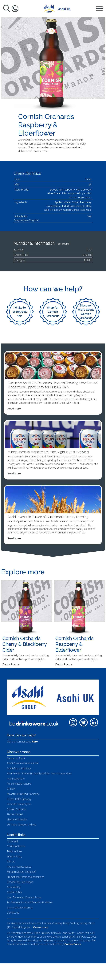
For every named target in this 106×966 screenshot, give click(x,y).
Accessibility (14, 887)
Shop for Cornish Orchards (53, 312)
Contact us (13, 912)
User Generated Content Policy (24, 897)
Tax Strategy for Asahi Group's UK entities (30, 902)
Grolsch (11, 788)
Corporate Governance (19, 907)
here (35, 741)
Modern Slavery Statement (21, 871)
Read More (14, 408)
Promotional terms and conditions (25, 876)
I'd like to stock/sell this (20, 312)
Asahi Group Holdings (19, 768)
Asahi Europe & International (22, 763)
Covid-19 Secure (16, 846)
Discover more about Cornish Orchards (86, 312)
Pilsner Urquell (15, 814)
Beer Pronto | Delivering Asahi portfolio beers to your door (39, 773)
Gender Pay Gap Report (20, 882)
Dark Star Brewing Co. (19, 804)
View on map (40, 927)
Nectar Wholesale (17, 819)
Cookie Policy (14, 892)
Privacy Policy (14, 856)
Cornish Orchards (16, 809)
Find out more (10, 664)
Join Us (11, 861)
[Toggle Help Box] (15, 8)
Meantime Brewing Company (23, 793)
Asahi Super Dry (16, 778)
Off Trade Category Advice (21, 824)
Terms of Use (14, 851)
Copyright (12, 841)
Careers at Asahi (16, 758)
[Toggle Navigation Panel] (99, 8)
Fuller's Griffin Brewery (19, 799)
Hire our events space (19, 866)
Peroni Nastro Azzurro (19, 783)
